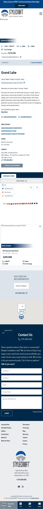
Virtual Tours (5, 434)
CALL (20, 506)
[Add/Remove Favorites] (40, 226)
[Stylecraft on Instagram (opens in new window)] (23, 487)
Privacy (25, 444)
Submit (6, 413)
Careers (25, 441)
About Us (4, 437)
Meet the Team (5, 441)
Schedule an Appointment (12, 165)
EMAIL (39, 506)
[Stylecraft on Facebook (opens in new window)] (20, 487)
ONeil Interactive (35, 498)
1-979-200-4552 (21, 479)
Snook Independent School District (11, 128)
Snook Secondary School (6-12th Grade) (13, 134)
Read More (4, 112)
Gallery (3, 431)
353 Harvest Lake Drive (10, 251)
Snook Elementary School (8, 131)
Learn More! (21, 6)
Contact (25, 437)
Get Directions (20, 293)
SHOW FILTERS (20, 181)
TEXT (30, 506)
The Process (26, 424)
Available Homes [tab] (8, 176)
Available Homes (6, 428)
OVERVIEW (5, 63)
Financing (26, 428)
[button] (11, 204)
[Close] (22, 306)
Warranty (25, 434)
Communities (5, 424)
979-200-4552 (26, 339)
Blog (24, 431)
